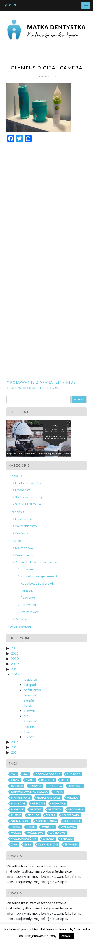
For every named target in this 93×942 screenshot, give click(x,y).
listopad (30, 684)
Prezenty (21, 533)
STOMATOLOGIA (28, 504)
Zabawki (21, 619)
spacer (50, 815)
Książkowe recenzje (29, 497)
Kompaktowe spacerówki (39, 576)
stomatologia (46, 821)
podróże (17, 809)
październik (32, 690)
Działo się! (22, 490)
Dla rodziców (24, 548)
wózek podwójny (23, 838)
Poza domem (24, 555)
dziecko (17, 785)
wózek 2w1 (35, 832)
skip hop (33, 815)
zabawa (48, 838)
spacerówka (71, 815)
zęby (27, 844)
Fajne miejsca (24, 519)
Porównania (29, 604)
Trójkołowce (30, 612)
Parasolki (27, 590)
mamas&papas (20, 797)
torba (15, 826)
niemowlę (59, 803)
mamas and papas (48, 797)
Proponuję (17, 512)
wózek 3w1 (57, 832)
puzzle (16, 815)
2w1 (14, 774)
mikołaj (73, 797)
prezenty (54, 809)
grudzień (30, 679)
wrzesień (30, 695)
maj (26, 716)
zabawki (67, 838)
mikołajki (18, 803)
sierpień (30, 700)
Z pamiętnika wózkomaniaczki (36, 562)
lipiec (28, 705)
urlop (31, 826)
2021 (15, 653)
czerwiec (30, 710)
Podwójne (28, 597)
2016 (15, 742)
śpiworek (71, 844)
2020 (15, 658)
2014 (15, 752)
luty (26, 731)
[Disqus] (46, 200)
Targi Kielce (72, 821)
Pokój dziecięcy (26, 526)
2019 (15, 664)
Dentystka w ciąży (28, 483)
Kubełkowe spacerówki (38, 583)
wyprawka (68, 826)
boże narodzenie (48, 774)
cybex (30, 780)
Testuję (15, 540)
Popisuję (16, 476)
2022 (15, 648)
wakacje (48, 826)
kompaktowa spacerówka (29, 791)
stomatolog (20, 821)
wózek (16, 832)
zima (14, 844)
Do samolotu (30, 569)
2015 (15, 747)
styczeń (29, 736)
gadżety (36, 785)
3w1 (26, 774)
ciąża (15, 780)
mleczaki (38, 803)
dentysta (47, 780)
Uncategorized (20, 626)
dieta (64, 780)
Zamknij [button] (66, 936)
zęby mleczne (48, 844)
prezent (36, 809)
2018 (15, 669)
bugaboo (74, 774)
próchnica (76, 809)
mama (59, 791)
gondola (55, 785)
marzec (29, 726)
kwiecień (30, 721)
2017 (15, 674)
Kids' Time (75, 785)
